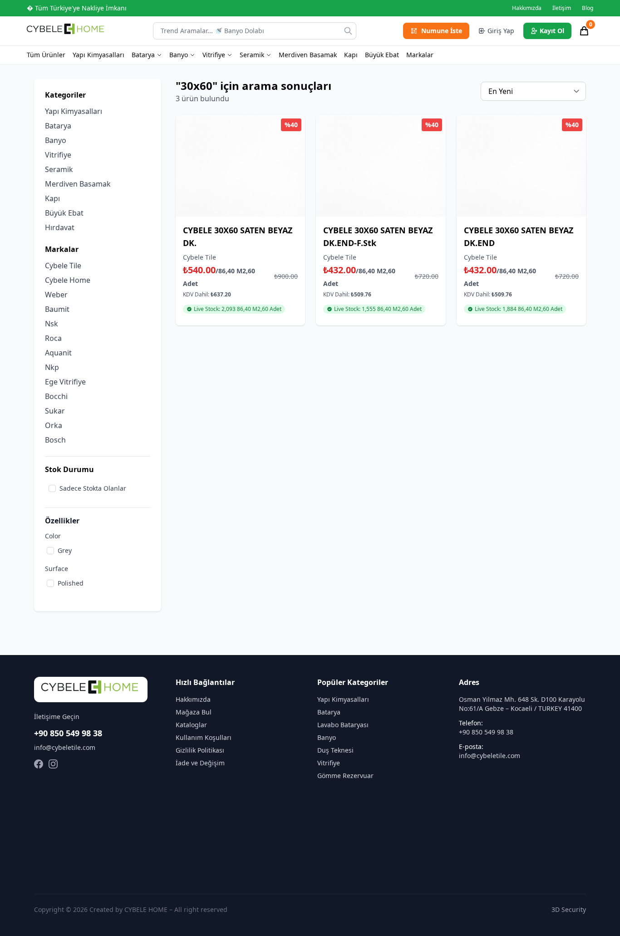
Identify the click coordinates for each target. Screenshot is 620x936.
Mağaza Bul (194, 712)
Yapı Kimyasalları (98, 54)
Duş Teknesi (335, 750)
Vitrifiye (213, 54)
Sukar (55, 411)
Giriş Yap (500, 30)
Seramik (252, 54)
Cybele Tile (63, 266)
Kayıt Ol (552, 30)
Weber (56, 295)
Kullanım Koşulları (203, 737)
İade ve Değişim (200, 763)
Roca (53, 338)
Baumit (57, 309)
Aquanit (58, 353)
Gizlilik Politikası (200, 750)
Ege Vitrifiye (65, 382)
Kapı (351, 54)
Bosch (55, 440)
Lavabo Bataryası (343, 724)
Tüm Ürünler (46, 54)
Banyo (178, 54)
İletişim (561, 8)
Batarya (143, 54)
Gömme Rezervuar (345, 775)
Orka (53, 425)
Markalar (419, 54)
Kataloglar (191, 724)
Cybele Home (67, 280)
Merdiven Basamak (308, 54)
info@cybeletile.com (64, 747)
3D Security (568, 909)
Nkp (52, 367)
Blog (587, 8)
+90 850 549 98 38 (68, 733)
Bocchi (56, 396)
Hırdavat (59, 227)
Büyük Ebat (382, 54)
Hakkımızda (526, 8)
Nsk (51, 324)
